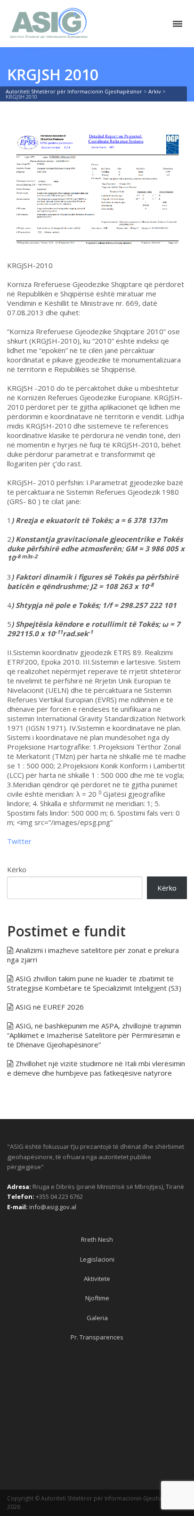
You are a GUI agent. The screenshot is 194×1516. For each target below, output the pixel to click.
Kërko (16, 869)
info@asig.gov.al (52, 1207)
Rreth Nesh (97, 1239)
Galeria (97, 1318)
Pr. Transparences (97, 1337)
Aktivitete (97, 1278)
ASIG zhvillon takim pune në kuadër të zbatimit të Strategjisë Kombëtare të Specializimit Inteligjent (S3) (94, 983)
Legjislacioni (97, 1259)
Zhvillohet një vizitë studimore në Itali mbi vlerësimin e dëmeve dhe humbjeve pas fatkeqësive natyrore (96, 1068)
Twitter (19, 841)
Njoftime (97, 1298)
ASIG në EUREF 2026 (50, 1006)
